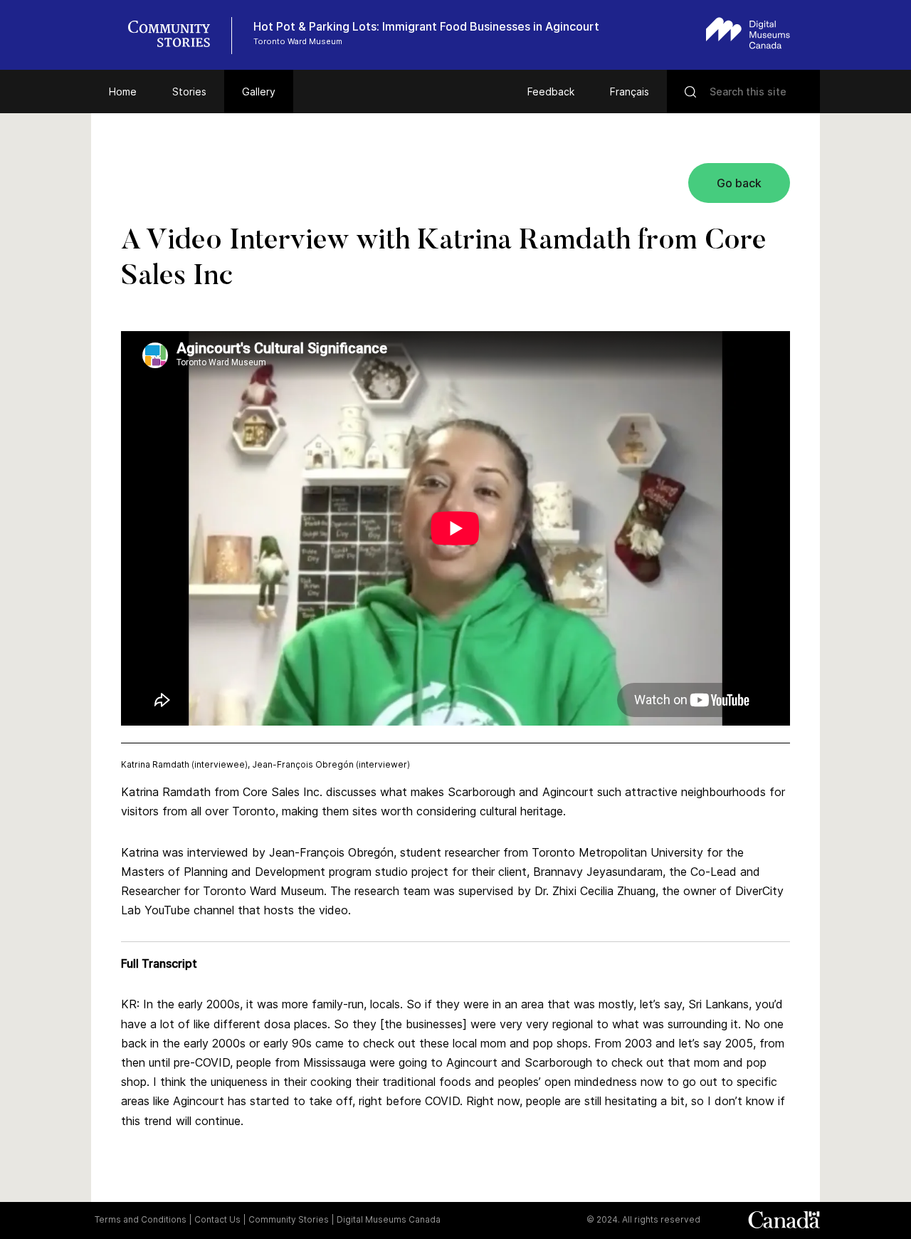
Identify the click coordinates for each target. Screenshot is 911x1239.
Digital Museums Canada (389, 1219)
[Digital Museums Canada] (748, 33)
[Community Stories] (176, 35)
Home (123, 91)
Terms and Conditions (140, 1219)
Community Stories (288, 1219)
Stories (189, 91)
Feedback (550, 91)
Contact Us (217, 1219)
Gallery (258, 91)
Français (629, 91)
